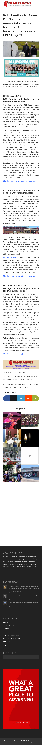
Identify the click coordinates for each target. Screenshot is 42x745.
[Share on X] (13, 398)
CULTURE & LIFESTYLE (9, 625)
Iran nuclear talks (13, 379)
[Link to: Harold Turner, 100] (30, 438)
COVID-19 (10, 377)
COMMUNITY (7, 622)
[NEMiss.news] (17, 4)
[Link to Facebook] (34, 742)
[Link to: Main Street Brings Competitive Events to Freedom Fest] (12, 420)
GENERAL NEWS (8, 632)
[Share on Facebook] (6, 398)
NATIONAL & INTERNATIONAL (11, 639)
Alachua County (9, 258)
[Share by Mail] (35, 398)
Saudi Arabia (7, 387)
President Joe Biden (21, 384)
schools (16, 387)
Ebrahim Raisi (18, 377)
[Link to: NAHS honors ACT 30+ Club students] (30, 420)
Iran (4, 379)
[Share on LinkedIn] (21, 398)
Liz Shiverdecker (22, 372)
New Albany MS (19, 382)
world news (24, 387)
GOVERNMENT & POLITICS (11, 635)
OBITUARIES (6, 642)
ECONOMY (6, 629)
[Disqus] (21, 514)
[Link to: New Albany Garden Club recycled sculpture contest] (12, 438)
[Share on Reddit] (28, 398)
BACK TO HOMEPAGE (26, 740)
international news (31, 377)
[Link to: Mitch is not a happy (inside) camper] (30, 456)
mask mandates (26, 379)
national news (8, 382)
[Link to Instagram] (37, 742)
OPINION (5, 645)
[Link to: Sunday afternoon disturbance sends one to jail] (30, 473)
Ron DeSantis (33, 384)
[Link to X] (31, 742)
